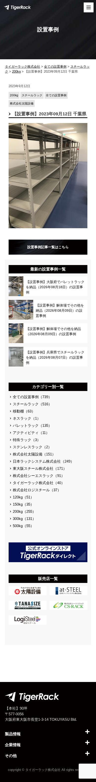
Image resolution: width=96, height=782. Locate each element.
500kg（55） (23, 526)
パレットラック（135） (32, 425)
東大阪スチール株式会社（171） (40, 468)
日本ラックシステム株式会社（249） (43, 461)
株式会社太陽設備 (21, 103)
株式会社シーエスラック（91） (39, 475)
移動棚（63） (24, 411)
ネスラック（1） (27, 418)
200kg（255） (24, 511)
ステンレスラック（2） (32, 447)
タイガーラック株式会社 (43, 770)
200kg (14, 95)
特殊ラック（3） (27, 440)
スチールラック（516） (32, 404)
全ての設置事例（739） (32, 397)
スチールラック (32, 95)
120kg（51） (23, 497)
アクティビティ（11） (31, 433)
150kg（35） (23, 504)
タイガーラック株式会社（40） (39, 483)
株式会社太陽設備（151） (34, 454)
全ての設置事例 (56, 95)
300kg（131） (24, 518)
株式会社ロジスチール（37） (37, 490)
